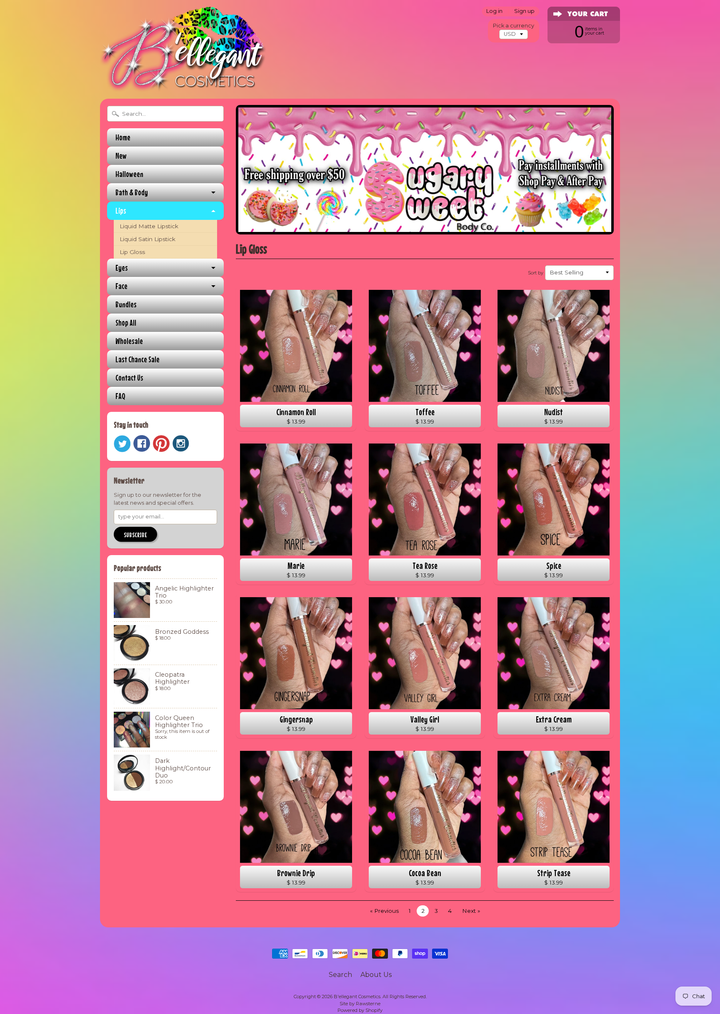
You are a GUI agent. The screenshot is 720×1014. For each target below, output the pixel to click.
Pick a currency (513, 25)
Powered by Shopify (360, 1010)
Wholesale (129, 341)
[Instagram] (180, 443)
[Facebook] (141, 443)
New (121, 155)
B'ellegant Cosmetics (357, 996)
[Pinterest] (161, 443)
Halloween (129, 174)
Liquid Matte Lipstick (149, 226)
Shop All (125, 322)
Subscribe (135, 534)
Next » (471, 910)
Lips (120, 210)
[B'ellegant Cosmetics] (183, 80)
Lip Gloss (132, 252)
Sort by (535, 273)
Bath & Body (131, 192)
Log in (494, 11)
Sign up (524, 11)
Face (121, 286)
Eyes (121, 267)
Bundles (126, 304)
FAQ (120, 396)
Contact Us (129, 377)
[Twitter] (122, 443)
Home (122, 137)
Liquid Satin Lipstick (147, 239)
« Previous (384, 910)
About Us (376, 975)
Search (340, 975)
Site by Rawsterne (360, 1004)
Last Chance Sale (137, 359)
